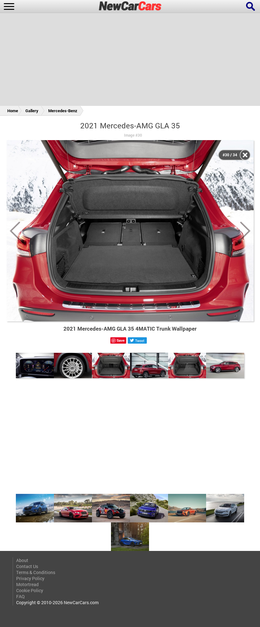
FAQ (20, 596)
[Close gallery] (245, 155)
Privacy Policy (30, 578)
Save (121, 340)
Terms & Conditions (35, 572)
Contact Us (27, 566)
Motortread (27, 584)
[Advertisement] (130, 60)
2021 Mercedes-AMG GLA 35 (130, 125)
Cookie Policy (29, 590)
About (22, 560)
